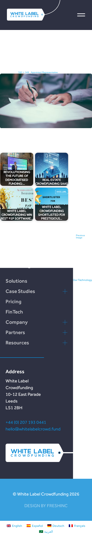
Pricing (13, 301)
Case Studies (20, 291)
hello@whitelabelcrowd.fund (33, 428)
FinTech (14, 312)
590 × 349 (23, 72)
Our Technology (82, 280)
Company (17, 322)
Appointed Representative (44, 72)
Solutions (16, 281)
